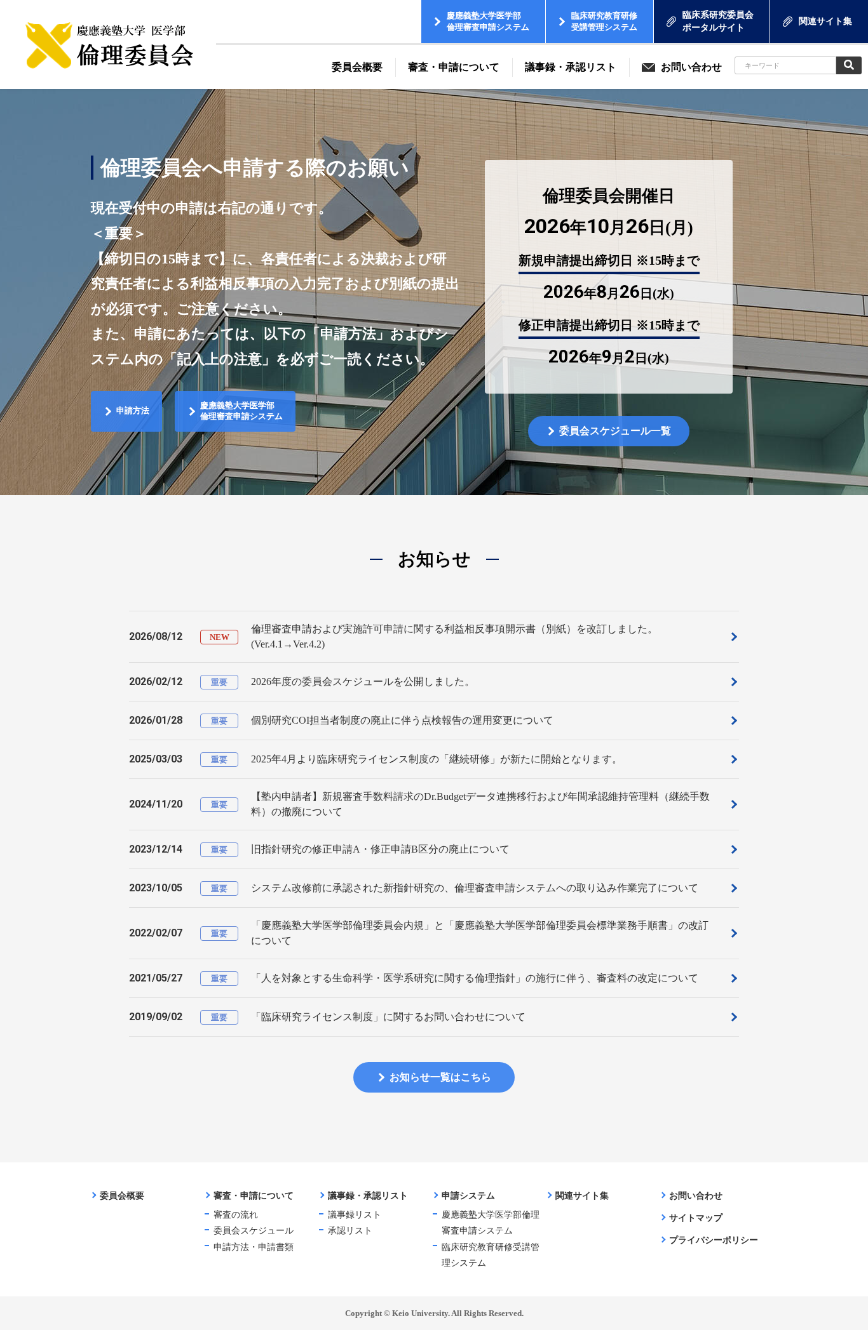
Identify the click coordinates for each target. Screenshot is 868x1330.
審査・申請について (254, 1195)
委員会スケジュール (254, 1230)
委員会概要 (122, 1195)
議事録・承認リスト (368, 1195)
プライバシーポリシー (713, 1240)
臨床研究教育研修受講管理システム (490, 1255)
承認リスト (350, 1230)
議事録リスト (354, 1215)
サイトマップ (695, 1218)
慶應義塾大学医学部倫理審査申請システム (490, 1222)
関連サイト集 (582, 1195)
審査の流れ (236, 1215)
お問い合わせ (695, 1195)
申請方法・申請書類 (254, 1247)
